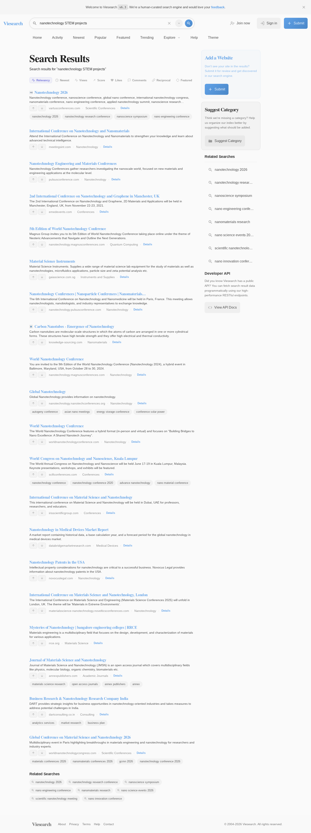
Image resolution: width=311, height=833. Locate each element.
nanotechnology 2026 (45, 116)
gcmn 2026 (126, 761)
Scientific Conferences (100, 108)
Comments (139, 80)
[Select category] (179, 23)
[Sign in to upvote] (33, 108)
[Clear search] (169, 23)
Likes (118, 80)
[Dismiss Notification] (304, 7)
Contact (108, 824)
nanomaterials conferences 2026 (93, 761)
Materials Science (76, 643)
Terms (86, 824)
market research (71, 722)
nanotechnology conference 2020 (93, 482)
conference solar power (150, 411)
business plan (96, 722)
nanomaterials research (96, 790)
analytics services (43, 722)
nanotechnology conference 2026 (160, 761)
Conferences (85, 212)
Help (97, 824)
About (62, 824)
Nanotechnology (87, 147)
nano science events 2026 (137, 790)
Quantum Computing (124, 244)
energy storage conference (113, 411)
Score (101, 80)
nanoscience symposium (132, 116)
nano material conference (172, 482)
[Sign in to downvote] (42, 108)
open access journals (85, 684)
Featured (186, 80)
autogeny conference (45, 411)
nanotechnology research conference (87, 116)
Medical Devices (107, 545)
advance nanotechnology (135, 482)
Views (83, 80)
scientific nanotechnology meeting (56, 798)
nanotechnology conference (49, 482)
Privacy (74, 824)
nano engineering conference (171, 116)
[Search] (189, 23)
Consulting (87, 714)
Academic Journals (95, 675)
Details (125, 108)
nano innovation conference (105, 798)
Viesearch (13, 23)
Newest (64, 80)
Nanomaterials (97, 342)
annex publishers (115, 684)
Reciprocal (164, 80)
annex (136, 684)
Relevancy (43, 80)
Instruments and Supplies (98, 277)
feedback (217, 7)
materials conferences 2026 (49, 761)
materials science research (48, 684)
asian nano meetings (77, 411)
